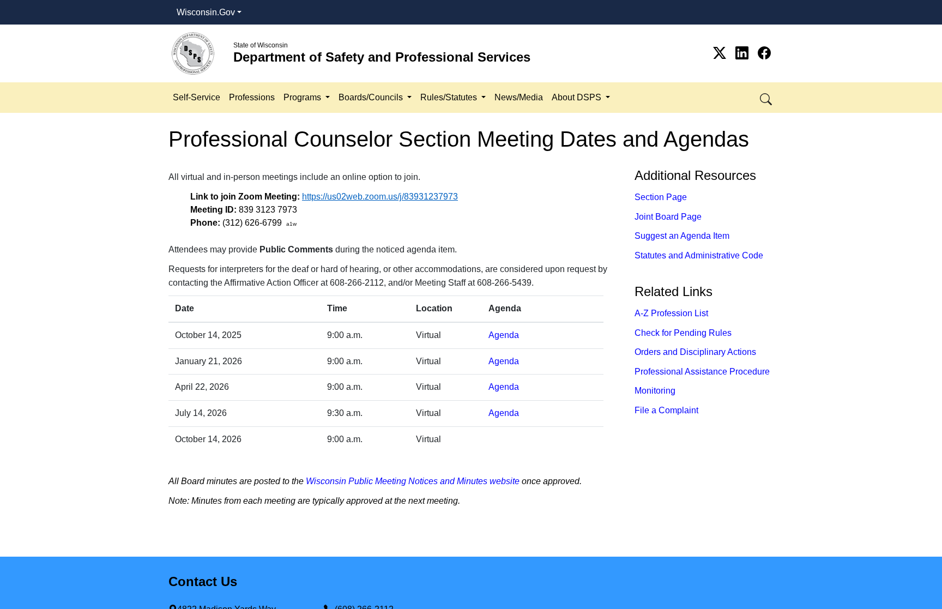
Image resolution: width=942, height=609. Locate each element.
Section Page (661, 197)
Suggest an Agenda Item (682, 235)
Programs (303, 97)
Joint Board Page (668, 216)
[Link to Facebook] (764, 53)
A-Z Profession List (671, 313)
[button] (767, 97)
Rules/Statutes (449, 97)
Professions (252, 97)
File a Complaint (666, 410)
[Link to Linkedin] (743, 53)
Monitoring (655, 390)
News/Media (518, 97)
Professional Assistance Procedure (702, 371)
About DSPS (577, 97)
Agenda (503, 335)
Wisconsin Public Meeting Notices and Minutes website (413, 481)
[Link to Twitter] (721, 53)
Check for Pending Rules (683, 332)
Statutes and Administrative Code (699, 255)
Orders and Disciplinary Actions (695, 352)
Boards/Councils (372, 97)
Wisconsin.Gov (206, 12)
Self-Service (196, 97)
